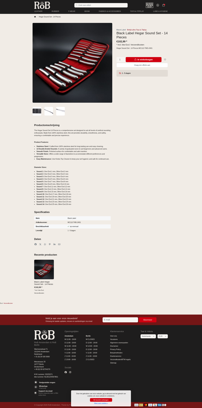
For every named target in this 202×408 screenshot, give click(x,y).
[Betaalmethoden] (136, 405)
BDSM (87, 11)
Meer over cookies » (101, 403)
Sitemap (113, 363)
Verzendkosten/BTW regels (120, 359)
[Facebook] (66, 372)
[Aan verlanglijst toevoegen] (165, 59)
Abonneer (147, 320)
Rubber (55, 11)
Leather (38, 11)
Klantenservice (115, 356)
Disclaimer (114, 346)
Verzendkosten (137, 45)
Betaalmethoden (116, 353)
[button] (157, 5)
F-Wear (71, 11)
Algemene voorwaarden (119, 343)
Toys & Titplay (137, 11)
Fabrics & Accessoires (110, 11)
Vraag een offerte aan (142, 65)
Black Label (121, 30)
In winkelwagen (145, 59)
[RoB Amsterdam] (54, 5)
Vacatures (114, 339)
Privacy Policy (115, 349)
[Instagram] (71, 372)
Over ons (113, 336)
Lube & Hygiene (160, 11)
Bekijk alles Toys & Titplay (137, 30)
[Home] (35, 17)
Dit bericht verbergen (101, 400)
